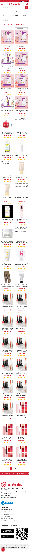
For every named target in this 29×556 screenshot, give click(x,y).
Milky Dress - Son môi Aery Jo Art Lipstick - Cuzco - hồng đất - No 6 (22, 395)
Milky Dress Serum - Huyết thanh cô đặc (7, 133)
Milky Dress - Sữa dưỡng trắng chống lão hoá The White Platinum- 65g (21, 264)
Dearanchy (5, 18)
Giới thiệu (21, 473)
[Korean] (23, 1)
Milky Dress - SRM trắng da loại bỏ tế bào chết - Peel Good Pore (7, 286)
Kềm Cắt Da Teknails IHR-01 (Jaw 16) (21, 89)
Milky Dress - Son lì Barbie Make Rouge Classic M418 (7, 461)
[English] (21, 1)
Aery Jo (15, 18)
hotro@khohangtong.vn (10, 497)
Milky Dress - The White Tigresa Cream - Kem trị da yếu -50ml (7, 243)
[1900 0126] (3, 549)
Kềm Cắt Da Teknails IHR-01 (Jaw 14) (7, 89)
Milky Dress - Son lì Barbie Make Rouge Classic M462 (22, 417)
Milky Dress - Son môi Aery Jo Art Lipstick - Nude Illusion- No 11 (7, 395)
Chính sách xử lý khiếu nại (7, 512)
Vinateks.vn (22, 547)
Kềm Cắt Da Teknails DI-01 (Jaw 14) (22, 67)
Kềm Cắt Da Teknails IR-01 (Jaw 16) (22, 111)
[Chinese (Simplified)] (26, 1)
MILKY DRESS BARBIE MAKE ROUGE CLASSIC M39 (21, 134)
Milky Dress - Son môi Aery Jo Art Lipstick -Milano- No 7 (21, 330)
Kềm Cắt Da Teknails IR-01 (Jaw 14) (22, 45)
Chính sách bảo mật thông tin (8, 520)
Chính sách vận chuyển (6, 514)
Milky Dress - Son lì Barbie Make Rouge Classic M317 (22, 461)
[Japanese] (22, 1)
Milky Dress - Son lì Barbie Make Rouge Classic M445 (7, 439)
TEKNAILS (5, 20)
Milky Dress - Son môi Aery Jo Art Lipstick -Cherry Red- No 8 (7, 373)
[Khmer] (27, 1)
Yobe (4, 15)
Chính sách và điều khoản (7, 523)
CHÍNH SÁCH (5, 507)
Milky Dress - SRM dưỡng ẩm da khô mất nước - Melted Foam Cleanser (21, 286)
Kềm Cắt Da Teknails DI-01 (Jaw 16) (7, 45)
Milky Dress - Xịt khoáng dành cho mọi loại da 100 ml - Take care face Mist (21, 155)
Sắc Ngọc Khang (14, 15)
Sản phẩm (10, 11)
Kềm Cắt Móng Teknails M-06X (7, 67)
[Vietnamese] (19, 1)
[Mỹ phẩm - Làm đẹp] (14, 4)
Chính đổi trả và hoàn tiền (7, 518)
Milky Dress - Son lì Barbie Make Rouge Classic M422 (22, 439)
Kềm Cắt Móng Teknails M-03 (7, 111)
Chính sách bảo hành (6, 516)
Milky (24, 15)
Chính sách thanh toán (6, 509)
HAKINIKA (23, 18)
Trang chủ (3, 11)
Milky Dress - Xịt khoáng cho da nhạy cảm (7, 176)
